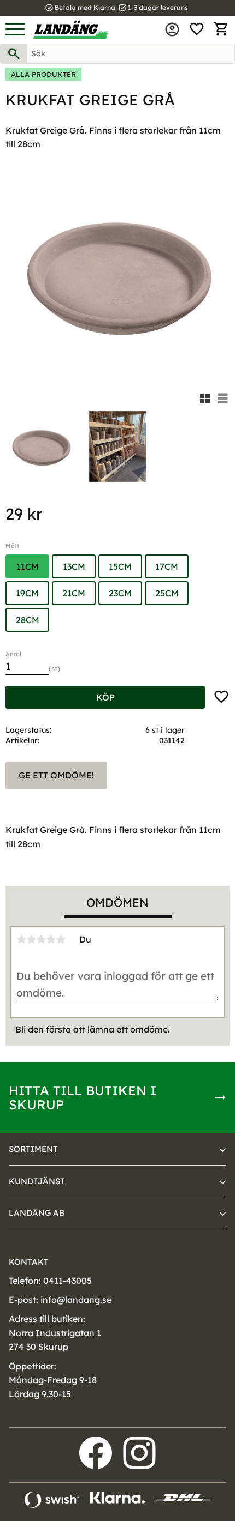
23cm (120, 593)
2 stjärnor (31, 939)
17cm (166, 566)
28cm (27, 619)
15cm (120, 566)
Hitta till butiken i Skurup (82, 1097)
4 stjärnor (51, 939)
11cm (27, 566)
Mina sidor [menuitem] (172, 29)
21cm (73, 593)
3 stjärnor (41, 939)
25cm (167, 593)
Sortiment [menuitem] (33, 1149)
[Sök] (14, 53)
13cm (74, 566)
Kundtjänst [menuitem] (37, 1181)
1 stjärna (21, 939)
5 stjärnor (61, 939)
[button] (15, 29)
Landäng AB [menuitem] (36, 1213)
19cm (27, 593)
